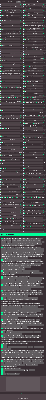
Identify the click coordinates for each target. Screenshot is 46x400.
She (43, 359)
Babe (18, 254)
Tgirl (32, 364)
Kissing (28, 312)
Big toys (26, 83)
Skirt (32, 359)
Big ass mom (19, 87)
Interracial (26, 223)
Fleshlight (33, 210)
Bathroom (38, 254)
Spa (25, 15)
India (13, 297)
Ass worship (17, 243)
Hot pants (17, 97)
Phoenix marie (7, 152)
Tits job (5, 149)
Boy (25, 21)
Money (30, 319)
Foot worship (4, 281)
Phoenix (12, 152)
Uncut (32, 226)
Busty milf (26, 76)
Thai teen (36, 361)
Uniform (14, 366)
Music (22, 323)
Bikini (2, 215)
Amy (9, 245)
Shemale (3, 179)
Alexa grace (24, 238)
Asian (3, 63)
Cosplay (31, 259)
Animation (31, 238)
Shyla (35, 359)
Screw (26, 23)
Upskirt (5, 366)
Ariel (41, 238)
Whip (27, 370)
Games (3, 108)
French (11, 279)
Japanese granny (5, 305)
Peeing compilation (23, 343)
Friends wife (36, 49)
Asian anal (14, 240)
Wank (7, 184)
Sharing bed (19, 197)
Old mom (3, 333)
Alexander (36, 243)
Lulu (29, 79)
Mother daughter (31, 157)
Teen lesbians (17, 203)
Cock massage (13, 10)
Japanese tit (27, 102)
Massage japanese (40, 64)
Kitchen (21, 312)
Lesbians (30, 314)
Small (10, 352)
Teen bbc (26, 202)
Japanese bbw (4, 303)
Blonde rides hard (31, 78)
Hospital (31, 292)
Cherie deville (27, 166)
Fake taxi (16, 281)
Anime (26, 95)
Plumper (22, 337)
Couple (39, 265)
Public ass (31, 213)
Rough (14, 346)
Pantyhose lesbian (28, 177)
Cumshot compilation (30, 263)
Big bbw (26, 144)
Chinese (5, 259)
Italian (16, 297)
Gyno (21, 287)
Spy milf (28, 39)
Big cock (41, 250)
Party (20, 335)
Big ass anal (4, 254)
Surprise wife (19, 171)
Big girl (26, 27)
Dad (8, 271)
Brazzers (26, 116)
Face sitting (39, 279)
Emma (5, 276)
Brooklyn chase (35, 116)
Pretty (7, 343)
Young (5, 373)
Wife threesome (4, 171)
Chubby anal (4, 269)
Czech (25, 261)
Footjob (8, 278)
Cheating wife (28, 265)
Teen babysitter (34, 197)
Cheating (39, 259)
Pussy (33, 335)
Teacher (8, 361)
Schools (35, 213)
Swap (42, 352)
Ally (25, 4)
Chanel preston (4, 261)
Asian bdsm (27, 245)
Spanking (19, 350)
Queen (3, 25)
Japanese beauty (37, 303)
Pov (36, 335)
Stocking (32, 350)
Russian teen (4, 348)
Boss (2, 10)
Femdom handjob (23, 281)
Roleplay (22, 346)
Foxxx (32, 99)
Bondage (32, 247)
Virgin (5, 368)
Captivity (26, 17)
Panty (3, 190)
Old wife (29, 81)
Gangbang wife (40, 43)
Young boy (12, 373)
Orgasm (11, 332)
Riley (32, 346)
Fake (25, 279)
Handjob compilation (12, 292)
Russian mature (40, 346)
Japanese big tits (40, 308)
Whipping (23, 370)
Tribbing (16, 364)
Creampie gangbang (5, 267)
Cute (14, 261)
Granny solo (4, 288)
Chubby (28, 261)
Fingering (31, 279)
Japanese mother (11, 97)
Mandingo (13, 321)
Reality (3, 68)
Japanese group (5, 308)
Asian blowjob (32, 102)
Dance (20, 271)
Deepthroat (37, 271)
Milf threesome (27, 29)
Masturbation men (40, 69)
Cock (30, 205)
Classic (3, 263)
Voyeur (15, 368)
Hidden (27, 290)
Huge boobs (4, 294)
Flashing (12, 281)
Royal (30, 126)
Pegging (3, 337)
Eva (19, 276)
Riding (26, 346)
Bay (25, 192)
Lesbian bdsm (14, 317)
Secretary (3, 145)
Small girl (15, 357)
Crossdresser (17, 265)
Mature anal (19, 321)
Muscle (26, 147)
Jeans (29, 305)
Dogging (30, 84)
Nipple (14, 328)
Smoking (23, 355)
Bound (42, 254)
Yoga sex (29, 37)
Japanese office (18, 305)
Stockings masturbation (26, 359)
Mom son (22, 319)
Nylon (5, 328)
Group (3, 118)
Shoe (14, 355)
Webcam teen (31, 202)
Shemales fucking (27, 210)
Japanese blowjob (27, 308)
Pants (30, 337)
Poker (35, 13)
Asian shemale (14, 245)
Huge (33, 294)
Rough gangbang (9, 69)
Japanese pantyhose (19, 299)
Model (26, 137)
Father (3, 279)
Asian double (7, 63)
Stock (8, 359)
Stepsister (3, 359)
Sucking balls (27, 182)
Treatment (31, 66)
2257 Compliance (20, 398)
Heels (24, 290)
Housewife (26, 73)
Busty (14, 252)
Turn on (3, 31)
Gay (8, 285)
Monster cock (13, 325)
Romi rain (10, 346)
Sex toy (16, 158)
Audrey (26, 126)
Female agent (4, 36)
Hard (18, 290)
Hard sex (3, 158)
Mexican (19, 326)
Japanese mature (4, 97)
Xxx (4, 371)
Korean (5, 312)
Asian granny (4, 240)
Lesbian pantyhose (35, 177)
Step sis (14, 197)
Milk (18, 319)
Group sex (41, 287)
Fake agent (29, 281)
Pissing (26, 335)
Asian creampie (38, 242)
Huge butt (3, 218)
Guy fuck (11, 207)
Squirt (15, 350)
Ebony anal (28, 276)
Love (3, 317)
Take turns (16, 31)
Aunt (40, 243)
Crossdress (23, 265)
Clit (11, 267)
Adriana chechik (27, 125)
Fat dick (28, 4)
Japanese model (38, 137)
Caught (5, 265)
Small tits (11, 359)
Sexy (2, 203)
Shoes (39, 352)
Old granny (8, 333)
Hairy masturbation (33, 189)
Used (29, 140)
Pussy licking (18, 337)
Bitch (14, 254)
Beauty (3, 128)
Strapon (11, 354)
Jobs (9, 149)
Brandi (26, 252)
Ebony (12, 276)
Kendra (17, 312)
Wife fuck (36, 81)
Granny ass (13, 87)
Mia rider (3, 207)
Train (2, 152)
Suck (30, 355)
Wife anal (34, 97)
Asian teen (22, 243)
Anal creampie (10, 243)
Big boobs (28, 250)
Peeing (39, 335)
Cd (9, 261)
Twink (13, 364)
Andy (2, 66)
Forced (26, 278)
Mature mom (24, 326)
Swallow (36, 354)
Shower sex (26, 170)
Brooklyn (41, 116)
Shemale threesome (9, 179)
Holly (8, 296)
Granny (5, 285)
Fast (25, 78)
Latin (41, 316)
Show (19, 357)
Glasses (28, 287)
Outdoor (31, 332)
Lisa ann (9, 314)
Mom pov (18, 325)
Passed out (26, 58)
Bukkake (20, 249)
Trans (3, 362)
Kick (6, 168)
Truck (12, 31)
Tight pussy (28, 364)
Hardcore (40, 290)
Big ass (39, 247)
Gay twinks (26, 152)
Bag (33, 93)
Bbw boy (32, 21)
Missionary (39, 323)
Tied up (35, 364)
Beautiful (3, 252)
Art (12, 242)
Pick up (13, 337)
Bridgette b (3, 211)
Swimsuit (30, 123)
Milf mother (24, 325)
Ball (9, 258)
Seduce (26, 357)
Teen (4, 361)
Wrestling (18, 370)
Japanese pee (4, 223)
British (17, 258)
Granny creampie (39, 26)
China (27, 259)
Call (33, 81)
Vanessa (39, 144)
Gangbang (26, 49)
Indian (5, 297)
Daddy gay (26, 69)
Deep (23, 272)
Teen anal (13, 362)
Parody (26, 142)
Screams (3, 144)
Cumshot (41, 261)
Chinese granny (17, 269)
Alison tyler (26, 8)
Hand (3, 194)
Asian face (7, 118)
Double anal (28, 272)
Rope (25, 31)
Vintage (8, 368)
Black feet (22, 258)
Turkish (9, 362)
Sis (32, 352)
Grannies (26, 68)
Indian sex (24, 297)
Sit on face (8, 31)
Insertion (19, 297)
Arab (20, 238)
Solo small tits (11, 221)
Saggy (18, 354)
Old (4, 332)
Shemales (39, 359)
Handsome (26, 66)
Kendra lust (10, 312)
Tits (2, 221)
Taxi (33, 361)
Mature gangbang (15, 186)
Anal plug (6, 215)
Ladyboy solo (27, 226)
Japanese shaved (31, 137)
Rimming (5, 346)
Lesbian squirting (8, 317)
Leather (16, 316)
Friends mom (11, 283)
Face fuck (33, 283)
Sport (11, 355)
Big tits (16, 247)
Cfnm (17, 261)
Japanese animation (35, 95)
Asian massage (21, 245)
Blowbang (41, 252)
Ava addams (8, 238)
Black (25, 112)
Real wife (29, 97)
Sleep (8, 350)
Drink (41, 272)
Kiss (24, 312)
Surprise (8, 357)
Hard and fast (37, 78)
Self (15, 359)
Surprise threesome (12, 171)
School (30, 116)
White (3, 163)
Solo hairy (26, 189)
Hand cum (14, 194)
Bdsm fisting (19, 256)
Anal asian (32, 245)
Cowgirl (16, 263)
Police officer (31, 27)
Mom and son (4, 321)
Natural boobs (9, 330)
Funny (7, 283)
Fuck (25, 93)
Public (17, 335)
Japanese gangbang (19, 303)
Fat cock (3, 139)
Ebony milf (26, 153)
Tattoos (26, 145)
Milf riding (33, 29)
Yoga (25, 37)
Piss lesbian (35, 115)
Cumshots (14, 267)
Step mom (37, 350)
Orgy (21, 332)
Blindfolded (8, 256)
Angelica (3, 56)
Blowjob (27, 249)
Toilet (20, 361)
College (23, 267)
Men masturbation (33, 69)
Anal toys (7, 158)
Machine (14, 323)
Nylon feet (22, 328)
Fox (26, 283)
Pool (18, 343)
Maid (31, 321)
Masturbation (4, 323)
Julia (18, 301)
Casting (35, 259)
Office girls (36, 27)
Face (28, 279)
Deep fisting (4, 274)
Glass (26, 79)
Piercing (13, 341)
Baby (11, 252)
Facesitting (42, 278)
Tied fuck (29, 93)
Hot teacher (27, 12)
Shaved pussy (9, 218)
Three (21, 362)
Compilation (23, 259)
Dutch (30, 89)
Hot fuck (31, 12)
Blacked (24, 247)
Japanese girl (11, 310)
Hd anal (35, 292)
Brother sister (22, 250)
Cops (25, 88)
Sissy (27, 355)
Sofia (25, 86)
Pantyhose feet (4, 339)
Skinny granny (37, 355)
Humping (23, 294)
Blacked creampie (5, 131)
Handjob (8, 290)
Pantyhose (10, 335)
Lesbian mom (31, 316)
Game (26, 13)
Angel (25, 242)
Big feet (26, 258)
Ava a (33, 242)
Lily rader (7, 139)
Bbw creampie (25, 256)
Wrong (26, 91)
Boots (14, 249)
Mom (5, 319)
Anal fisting (16, 242)
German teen (29, 285)
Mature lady (4, 39)
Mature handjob (4, 105)
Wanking (3, 184)
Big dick (6, 250)
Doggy (35, 272)
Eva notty (16, 276)
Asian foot (35, 240)
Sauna (29, 15)
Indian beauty (4, 89)
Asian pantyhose (29, 240)
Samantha (26, 187)
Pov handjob (4, 160)
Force (30, 278)
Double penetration (5, 272)
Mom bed (38, 58)
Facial (20, 283)
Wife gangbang (33, 43)
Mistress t (10, 323)
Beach (11, 249)
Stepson (22, 357)
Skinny (17, 352)
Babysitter (13, 258)
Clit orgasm (4, 20)
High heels (22, 292)
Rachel (9, 348)
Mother (26, 157)
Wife (4, 370)
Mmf (34, 321)
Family (23, 278)
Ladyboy (13, 314)
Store (15, 101)
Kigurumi (26, 123)
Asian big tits (4, 101)
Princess (29, 341)
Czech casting (10, 265)
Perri (3, 341)
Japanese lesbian (5, 301)
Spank (3, 352)
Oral (25, 36)
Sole (34, 357)
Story (25, 97)
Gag (29, 288)
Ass (28, 238)
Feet (20, 278)
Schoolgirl (19, 359)
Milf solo (7, 325)
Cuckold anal (34, 265)
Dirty (38, 272)
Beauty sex (7, 128)
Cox (2, 265)
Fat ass (3, 283)
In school (40, 213)
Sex (16, 355)
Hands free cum (8, 194)
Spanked (13, 352)
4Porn (11, 2)
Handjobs (26, 41)
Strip (30, 134)
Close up (36, 261)
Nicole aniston (9, 328)
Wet (15, 370)
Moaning (25, 323)
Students (30, 357)
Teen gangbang (8, 364)
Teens (30, 361)
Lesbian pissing (41, 115)
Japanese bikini (36, 123)
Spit (11, 357)
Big (23, 249)
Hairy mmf (13, 63)
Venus (3, 29)
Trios (2, 79)
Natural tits (4, 330)
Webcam (8, 370)
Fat (35, 279)
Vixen (12, 368)
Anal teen (27, 243)
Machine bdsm (4, 136)
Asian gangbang (4, 74)
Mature (12, 319)
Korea (14, 312)
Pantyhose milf (39, 341)
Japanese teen (40, 305)
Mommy (37, 319)
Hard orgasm (30, 195)
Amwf (10, 186)
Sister (5, 350)
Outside (3, 81)
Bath (8, 254)
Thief (3, 364)
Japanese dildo (17, 310)
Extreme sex (4, 94)
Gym (38, 285)
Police (30, 335)
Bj (17, 249)
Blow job (3, 256)
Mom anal (34, 323)
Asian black (4, 242)
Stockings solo (39, 357)
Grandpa (16, 285)
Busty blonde (27, 32)
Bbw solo (32, 250)
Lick (13, 316)
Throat (24, 362)
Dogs (34, 84)
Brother (38, 249)
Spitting (40, 354)
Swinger (25, 352)
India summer (30, 297)
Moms (30, 323)
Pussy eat (3, 15)
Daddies (12, 274)
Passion (3, 343)
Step (2, 197)
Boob (33, 252)
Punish (37, 337)
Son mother (39, 13)
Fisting (12, 278)
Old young (13, 333)
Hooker (26, 89)
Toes (18, 362)
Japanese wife (11, 305)
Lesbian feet (40, 314)
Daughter (24, 271)
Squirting (28, 350)
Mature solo (29, 325)
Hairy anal (26, 296)
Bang (11, 254)
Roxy (29, 346)
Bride (42, 249)
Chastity (20, 261)
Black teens (27, 62)
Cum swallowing (10, 269)
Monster (3, 325)
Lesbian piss (30, 115)
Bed (5, 197)
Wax (30, 370)
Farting (26, 84)
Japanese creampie (17, 307)
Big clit (35, 249)
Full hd (29, 95)
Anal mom (3, 87)
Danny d (15, 272)
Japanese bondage (34, 307)
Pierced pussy (27, 99)
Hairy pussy (29, 294)
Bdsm (8, 247)
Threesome (16, 361)
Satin (7, 145)
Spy (25, 39)
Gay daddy (17, 288)
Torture (28, 362)
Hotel (31, 290)
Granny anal (4, 287)
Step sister (27, 354)
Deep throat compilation (40, 173)
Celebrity (32, 261)
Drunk (26, 120)
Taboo (26, 361)
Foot (4, 278)
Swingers (32, 354)
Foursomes (41, 37)
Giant (12, 287)
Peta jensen (18, 341)
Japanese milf (20, 308)
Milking (18, 323)
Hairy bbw (19, 294)
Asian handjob (4, 243)
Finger (16, 283)
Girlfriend (26, 288)
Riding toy (33, 125)
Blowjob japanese (39, 102)
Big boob (29, 254)
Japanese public (10, 101)
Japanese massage (28, 64)
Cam (42, 263)
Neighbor (27, 328)
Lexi (2, 316)
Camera (22, 269)
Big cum (31, 223)
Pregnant (5, 335)
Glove (24, 287)
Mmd (34, 319)
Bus (10, 247)
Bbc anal (33, 254)
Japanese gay (30, 310)
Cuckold (9, 259)
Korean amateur (33, 312)
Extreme (23, 276)
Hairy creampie (32, 26)
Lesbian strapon (19, 314)
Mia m (7, 207)
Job (2, 149)
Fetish (39, 281)
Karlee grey (33, 15)
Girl (18, 287)
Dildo (32, 271)
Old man (15, 332)
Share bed (9, 197)
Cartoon (18, 259)
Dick (25, 195)
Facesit (23, 283)
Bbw (4, 247)
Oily (18, 332)
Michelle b (6, 221)
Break (30, 256)
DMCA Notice (26, 398)
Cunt (25, 158)
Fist (38, 278)
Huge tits (9, 294)
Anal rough (16, 69)
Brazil (13, 250)
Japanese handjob (11, 303)
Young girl (17, 373)
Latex (24, 314)
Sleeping (23, 350)
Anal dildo (31, 243)
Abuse (23, 240)
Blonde (36, 252)
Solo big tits (27, 179)
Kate (25, 184)
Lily (11, 316)
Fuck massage (7, 10)
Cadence (34, 205)
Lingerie (26, 316)
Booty (34, 256)
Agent (26, 190)
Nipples (31, 328)
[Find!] (37, 1)
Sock (3, 355)
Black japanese (39, 256)
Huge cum (4, 296)
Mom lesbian (10, 326)
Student (21, 352)
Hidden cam (12, 296)
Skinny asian (11, 74)
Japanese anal (24, 305)
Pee (23, 335)
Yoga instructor (35, 37)
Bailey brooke (4, 60)
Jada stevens (4, 229)
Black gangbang (5, 258)
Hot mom (35, 290)
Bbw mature (27, 54)
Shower (35, 352)
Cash (26, 267)
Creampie (26, 26)
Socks (29, 352)
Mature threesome (42, 197)
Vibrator (19, 368)
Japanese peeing (10, 223)
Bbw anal (37, 250)
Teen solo (39, 362)
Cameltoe (23, 263)
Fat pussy (30, 144)
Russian (17, 346)
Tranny (41, 361)
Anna (43, 242)
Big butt (26, 216)
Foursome (34, 278)
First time (21, 279)
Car (11, 261)
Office (7, 332)
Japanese (5, 299)
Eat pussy (13, 32)
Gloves (15, 287)
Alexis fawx (19, 240)
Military (3, 199)
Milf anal (26, 173)
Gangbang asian (17, 74)
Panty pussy (7, 190)
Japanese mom (34, 299)
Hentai (5, 290)
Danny (8, 274)
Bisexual (17, 250)
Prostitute (14, 343)
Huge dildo (40, 294)
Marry (3, 182)
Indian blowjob (10, 89)
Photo (3, 110)
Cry (25, 43)
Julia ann (12, 299)
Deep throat (16, 271)
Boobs (7, 252)
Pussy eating (11, 339)
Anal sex (12, 158)
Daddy (5, 271)
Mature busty (4, 12)
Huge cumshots (15, 218)
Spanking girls (16, 17)
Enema (8, 276)
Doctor (11, 271)
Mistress (27, 321)
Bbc (13, 247)
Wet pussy (3, 142)
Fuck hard (3, 115)
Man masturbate (4, 17)
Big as (31, 62)
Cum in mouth (37, 263)
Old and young (19, 333)
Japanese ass (33, 308)
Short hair (6, 355)
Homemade (14, 290)
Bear (3, 250)
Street (33, 355)
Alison (31, 8)
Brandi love (4, 249)
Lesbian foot (22, 316)
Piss (25, 115)
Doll (32, 272)
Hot (18, 292)
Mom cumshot (32, 58)
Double (31, 49)
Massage (8, 319)
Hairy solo (17, 296)
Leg (27, 314)
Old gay (25, 332)
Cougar (19, 267)
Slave (3, 354)
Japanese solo (4, 307)
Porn (7, 337)
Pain (10, 337)
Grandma (21, 285)
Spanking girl (11, 17)
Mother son (30, 13)
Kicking (3, 168)
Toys (35, 362)
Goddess (12, 203)
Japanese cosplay (24, 310)
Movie (37, 321)
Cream (29, 267)
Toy (20, 364)
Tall (23, 361)
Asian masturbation (9, 15)
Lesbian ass (42, 177)
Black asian (30, 112)
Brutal (10, 250)
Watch (33, 370)
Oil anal (16, 152)
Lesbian (5, 314)
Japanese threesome (12, 308)
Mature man (27, 56)
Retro (35, 346)
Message (33, 64)
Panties (34, 337)
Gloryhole (3, 71)
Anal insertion (39, 125)
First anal (37, 283)
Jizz (28, 307)
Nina (35, 328)
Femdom (16, 278)
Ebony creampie (27, 47)
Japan (9, 299)
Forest (29, 21)
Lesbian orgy (7, 203)
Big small (24, 254)
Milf (16, 319)
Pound (27, 337)
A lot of (30, 76)
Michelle (15, 326)
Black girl (22, 252)
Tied (6, 362)
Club (19, 263)
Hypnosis (26, 134)
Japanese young (37, 310)
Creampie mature (27, 197)
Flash (17, 279)
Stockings (42, 350)
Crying (28, 43)
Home (36, 294)
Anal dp (26, 10)
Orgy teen (3, 8)
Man (25, 81)
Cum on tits (9, 211)
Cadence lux (39, 205)
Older (35, 332)
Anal (4, 238)
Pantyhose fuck (7, 341)
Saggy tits (3, 357)
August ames (37, 238)
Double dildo (4, 37)
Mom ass (8, 87)
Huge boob (3, 202)
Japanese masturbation (28, 303)
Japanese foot (34, 305)
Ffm (14, 279)
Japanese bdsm (4, 310)
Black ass (26, 213)
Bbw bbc (18, 252)
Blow (30, 252)
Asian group (18, 118)
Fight (29, 283)
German (34, 285)
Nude (38, 328)
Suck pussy (12, 190)
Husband (39, 292)
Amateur (26, 168)
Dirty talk (19, 272)
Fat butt (35, 144)
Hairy (21, 290)
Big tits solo (14, 256)
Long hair (35, 314)
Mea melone (4, 326)
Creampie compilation (10, 263)
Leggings (37, 316)
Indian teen (36, 297)
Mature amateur (36, 325)
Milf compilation (31, 173)
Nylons (41, 328)
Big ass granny (27, 108)
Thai (12, 361)
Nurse (18, 328)
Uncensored (9, 366)
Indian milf (16, 89)
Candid (26, 71)
